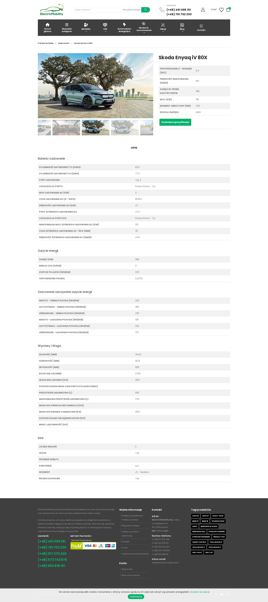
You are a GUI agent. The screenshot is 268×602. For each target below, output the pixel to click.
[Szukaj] (145, 9)
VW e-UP (209, 552)
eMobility (85, 29)
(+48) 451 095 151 (178, 10)
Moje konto (127, 569)
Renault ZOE (219, 537)
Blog (182, 29)
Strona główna (47, 30)
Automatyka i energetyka (124, 30)
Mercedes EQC (198, 531)
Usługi (163, 29)
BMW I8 (205, 521)
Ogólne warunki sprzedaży (135, 553)
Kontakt (201, 30)
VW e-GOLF (197, 552)
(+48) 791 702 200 (179, 14)
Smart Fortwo (199, 542)
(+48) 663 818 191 (51, 565)
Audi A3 (195, 516)
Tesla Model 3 (216, 542)
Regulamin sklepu (131, 525)
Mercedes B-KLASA (209, 526)
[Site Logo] (52, 10)
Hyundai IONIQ (218, 521)
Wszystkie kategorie (67, 30)
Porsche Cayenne (217, 531)
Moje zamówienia (131, 575)
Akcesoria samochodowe (143, 29)
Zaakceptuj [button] (136, 596)
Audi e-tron (217, 516)
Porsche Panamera (201, 537)
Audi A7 (205, 516)
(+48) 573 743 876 (52, 559)
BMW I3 (195, 521)
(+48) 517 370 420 (52, 553)
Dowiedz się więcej (200, 592)
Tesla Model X (214, 547)
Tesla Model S (198, 547)
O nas (124, 547)
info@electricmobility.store (165, 562)
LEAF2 (194, 526)
